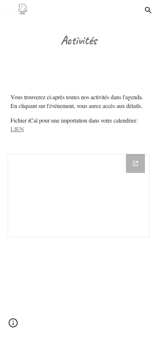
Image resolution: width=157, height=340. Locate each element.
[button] (9, 10)
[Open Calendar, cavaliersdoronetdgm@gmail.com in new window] (135, 163)
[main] (79, 40)
